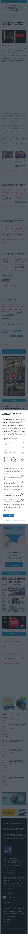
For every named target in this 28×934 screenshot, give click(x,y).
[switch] (22, 442)
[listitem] (14, 439)
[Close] (25, 413)
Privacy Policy (22, 520)
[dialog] (14, 467)
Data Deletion (6, 520)
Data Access (14, 520)
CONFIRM (8, 515)
